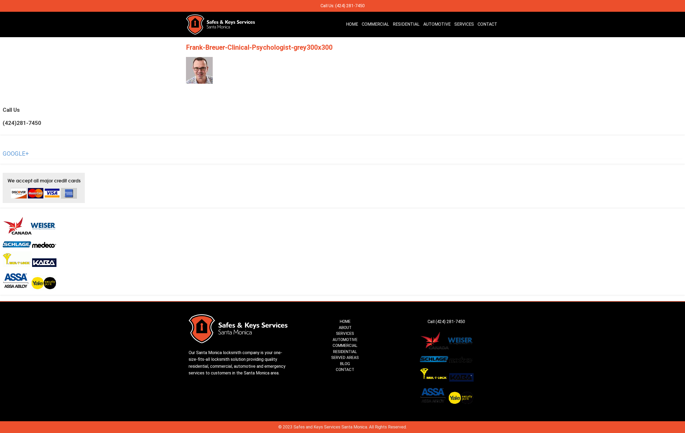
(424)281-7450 (22, 123)
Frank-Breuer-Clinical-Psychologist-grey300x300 (259, 47)
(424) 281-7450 (451, 321)
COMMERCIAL (375, 24)
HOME (352, 24)
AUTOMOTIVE (437, 24)
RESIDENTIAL (406, 24)
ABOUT (345, 327)
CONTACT (487, 24)
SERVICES (464, 24)
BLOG (345, 363)
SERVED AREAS (345, 357)
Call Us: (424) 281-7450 (343, 5)
